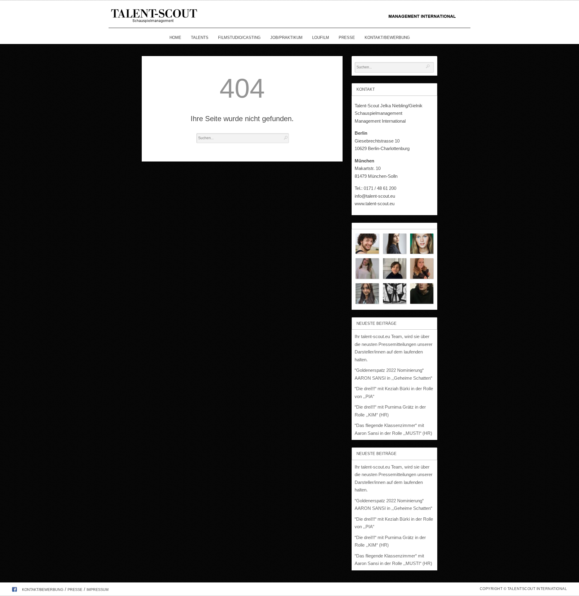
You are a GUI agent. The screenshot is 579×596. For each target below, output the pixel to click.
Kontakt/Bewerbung (387, 37)
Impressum (98, 590)
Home (175, 37)
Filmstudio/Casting (239, 37)
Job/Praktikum (286, 37)
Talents (199, 37)
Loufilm (320, 37)
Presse (347, 37)
